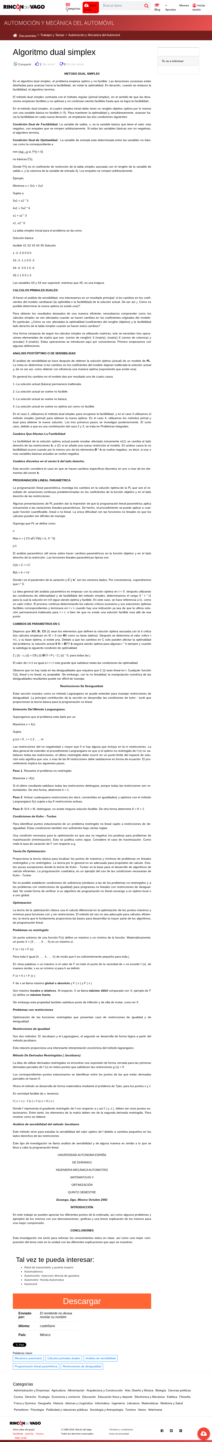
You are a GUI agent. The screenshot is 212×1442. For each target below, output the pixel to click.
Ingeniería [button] (118, 1403)
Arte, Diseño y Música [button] (139, 1390)
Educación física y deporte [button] (115, 1396)
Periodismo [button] (21, 1409)
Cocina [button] (18, 1396)
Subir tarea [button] (90, 7)
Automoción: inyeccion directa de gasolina (51, 1275)
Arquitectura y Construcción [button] (105, 1390)
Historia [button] (58, 1403)
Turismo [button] (130, 1409)
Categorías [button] (73, 8)
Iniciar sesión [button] (198, 7)
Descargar (82, 1301)
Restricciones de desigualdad (82, 1366)
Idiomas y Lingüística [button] (79, 1403)
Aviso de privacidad (119, 1433)
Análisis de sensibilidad (101, 1358)
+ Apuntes (170, 7)
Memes (184, 5)
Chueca (39, 1433)
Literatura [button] (133, 1403)
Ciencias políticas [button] (179, 1390)
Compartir (24, 64)
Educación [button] (89, 1396)
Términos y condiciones (121, 1429)
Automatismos (33, 1271)
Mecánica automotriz (28, 1358)
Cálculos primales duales (63, 1358)
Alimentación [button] (76, 1390)
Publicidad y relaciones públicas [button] (67, 1409)
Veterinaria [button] (155, 1409)
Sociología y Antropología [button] (106, 1409)
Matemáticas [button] (150, 1403)
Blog (157, 9)
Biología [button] (160, 1390)
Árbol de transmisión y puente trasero (48, 1267)
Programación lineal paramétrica (36, 1366)
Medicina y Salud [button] (171, 1403)
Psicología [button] (37, 1409)
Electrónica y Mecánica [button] (150, 1396)
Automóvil (30, 1284)
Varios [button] (142, 1409)
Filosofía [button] (184, 1396)
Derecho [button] (30, 1396)
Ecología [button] (44, 1396)
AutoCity (29, 1433)
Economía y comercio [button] (66, 1396)
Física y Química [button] (25, 1403)
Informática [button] (102, 1403)
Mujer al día (20, 1438)
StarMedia (18, 1433)
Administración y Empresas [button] (31, 1390)
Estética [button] (172, 1396)
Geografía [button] (44, 1403)
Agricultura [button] (59, 1390)
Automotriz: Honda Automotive (44, 1279)
